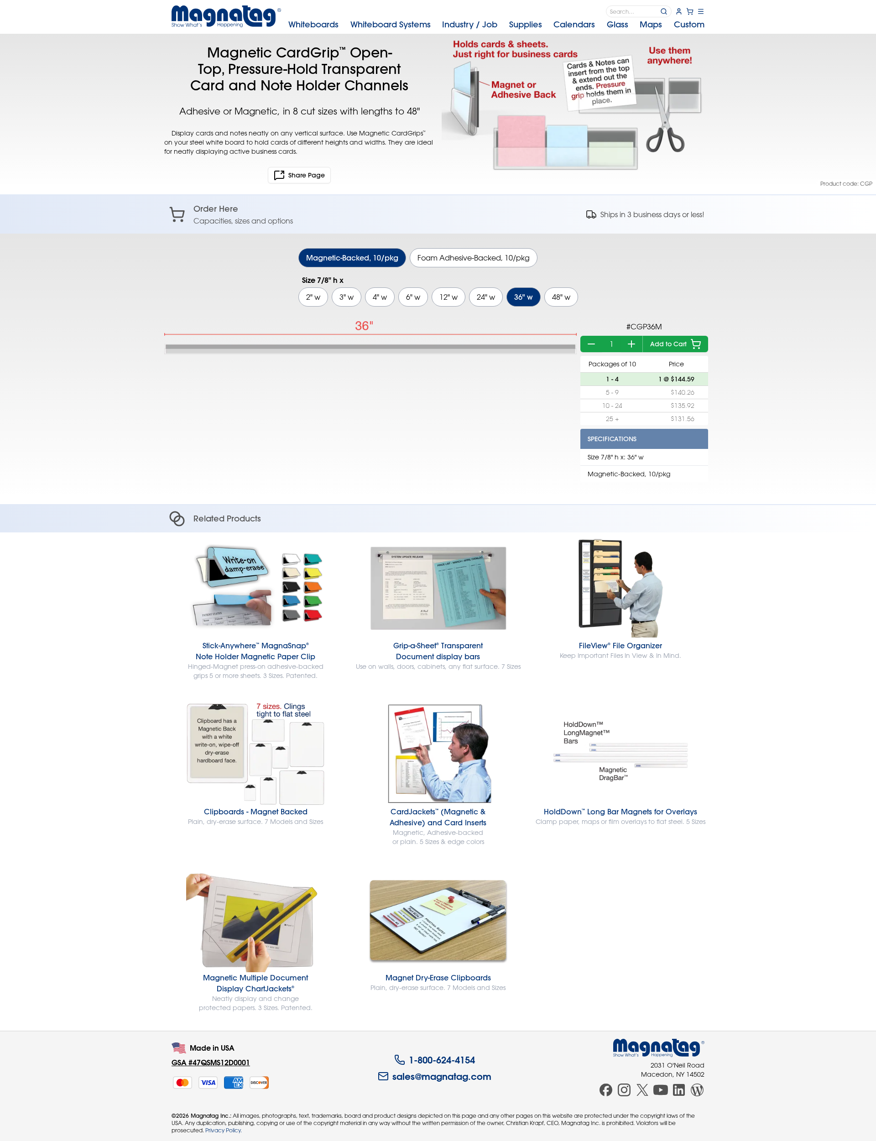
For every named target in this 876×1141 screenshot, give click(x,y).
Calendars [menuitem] (574, 24)
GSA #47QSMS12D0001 (211, 1062)
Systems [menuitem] (390, 24)
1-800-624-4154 (442, 1060)
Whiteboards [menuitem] (313, 24)
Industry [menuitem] (469, 24)
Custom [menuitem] (689, 24)
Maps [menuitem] (651, 24)
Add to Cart (668, 344)
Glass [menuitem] (617, 24)
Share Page (306, 175)
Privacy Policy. (223, 1130)
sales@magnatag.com (441, 1076)
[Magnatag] (658, 1048)
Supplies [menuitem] (525, 24)
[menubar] (496, 24)
